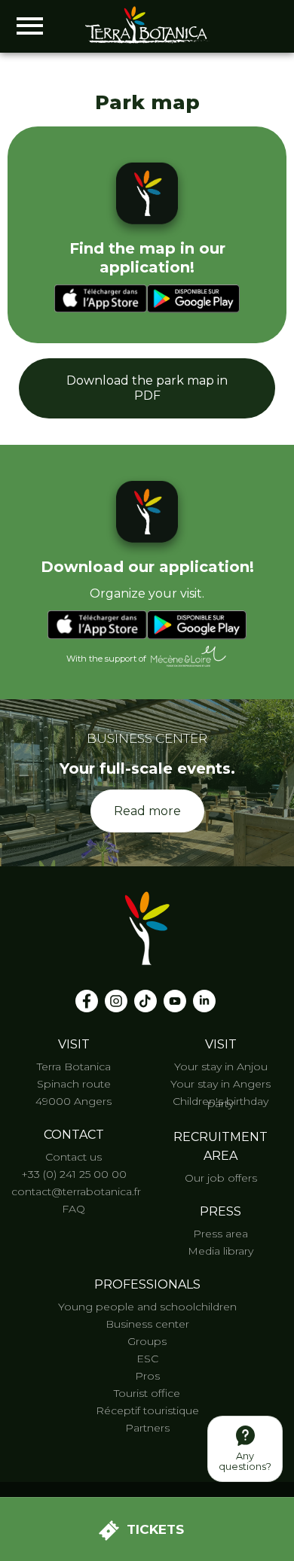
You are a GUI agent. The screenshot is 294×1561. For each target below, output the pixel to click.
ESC (147, 1358)
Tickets (155, 1529)
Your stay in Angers (220, 1084)
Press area (220, 1233)
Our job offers (221, 1178)
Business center (147, 1324)
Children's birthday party (220, 1102)
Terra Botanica (74, 1066)
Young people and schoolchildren (147, 1306)
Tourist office (147, 1393)
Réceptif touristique (147, 1410)
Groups (147, 1341)
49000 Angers (73, 1101)
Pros (147, 1376)
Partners (147, 1428)
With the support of (106, 659)
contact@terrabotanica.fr (76, 1191)
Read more (147, 811)
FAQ (73, 1209)
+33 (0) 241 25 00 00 (74, 1174)
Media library (220, 1251)
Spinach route (74, 1084)
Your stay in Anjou (221, 1066)
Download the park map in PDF (147, 388)
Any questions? (245, 1461)
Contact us (73, 1157)
